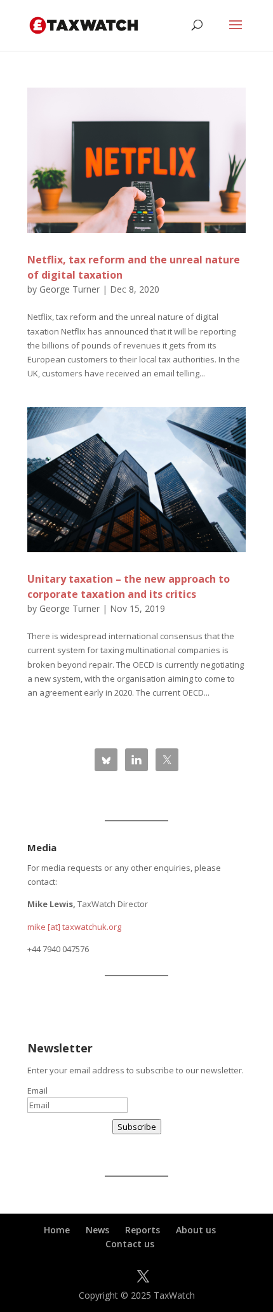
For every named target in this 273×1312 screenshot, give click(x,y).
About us (196, 1230)
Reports (142, 1230)
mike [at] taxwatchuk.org (74, 926)
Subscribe (136, 1126)
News (97, 1230)
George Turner (69, 289)
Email (37, 1090)
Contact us (129, 1244)
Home (57, 1230)
